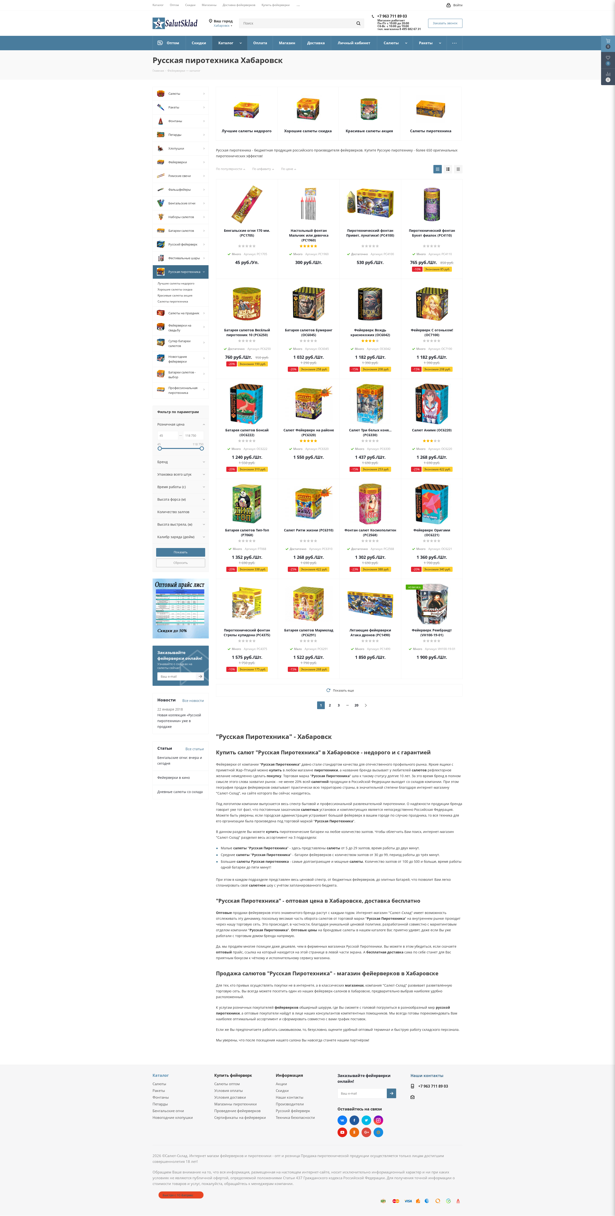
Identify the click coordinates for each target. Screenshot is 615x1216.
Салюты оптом (227, 1083)
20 (356, 705)
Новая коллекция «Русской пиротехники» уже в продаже (179, 721)
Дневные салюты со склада (180, 791)
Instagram (378, 1120)
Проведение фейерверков (237, 1110)
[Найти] (358, 23)
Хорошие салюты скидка (308, 130)
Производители (290, 1104)
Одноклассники (354, 1132)
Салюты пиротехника (430, 130)
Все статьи (194, 748)
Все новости (193, 700)
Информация (289, 1075)
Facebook (354, 1120)
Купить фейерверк (233, 1075)
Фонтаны (161, 1097)
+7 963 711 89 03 (392, 16)
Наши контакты (289, 1097)
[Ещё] (454, 43)
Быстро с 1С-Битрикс (178, 1195)
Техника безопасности (295, 1117)
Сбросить (180, 563)
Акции (281, 1083)
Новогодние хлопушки (173, 1117)
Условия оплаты (228, 1090)
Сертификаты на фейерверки (240, 1117)
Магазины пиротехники (235, 1104)
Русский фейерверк (293, 1110)
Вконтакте (342, 1120)
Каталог (161, 1075)
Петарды (160, 1104)
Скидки (282, 1090)
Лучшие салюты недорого (246, 130)
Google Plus (366, 1132)
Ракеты (159, 1090)
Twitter (366, 1120)
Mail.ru (378, 1132)
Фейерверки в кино (173, 777)
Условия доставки (230, 1097)
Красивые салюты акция (369, 130)
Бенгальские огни (168, 1110)
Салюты (159, 1083)
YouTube (342, 1132)
